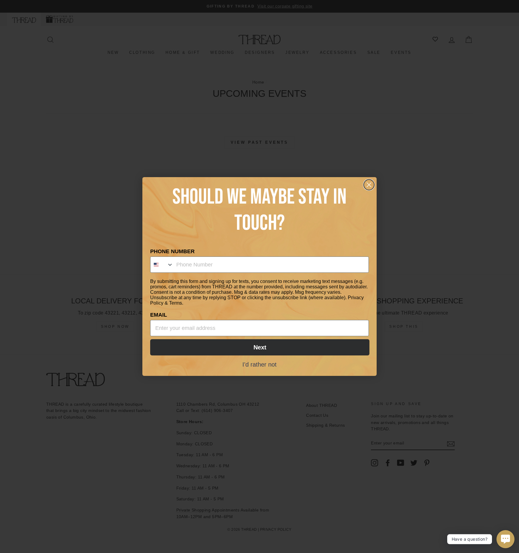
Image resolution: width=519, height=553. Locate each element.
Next (259, 347)
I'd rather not (259, 364)
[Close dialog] (369, 185)
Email (158, 315)
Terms (175, 303)
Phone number (172, 251)
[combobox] (161, 264)
